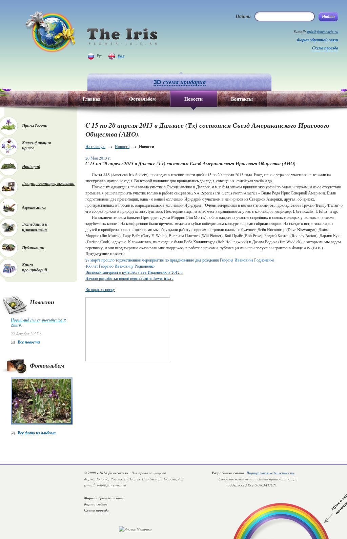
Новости (122, 146)
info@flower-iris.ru (322, 31)
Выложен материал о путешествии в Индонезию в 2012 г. (134, 272)
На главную (95, 146)
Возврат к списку (100, 289)
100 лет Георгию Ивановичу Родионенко (120, 266)
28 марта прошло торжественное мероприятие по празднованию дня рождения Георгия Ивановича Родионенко (179, 260)
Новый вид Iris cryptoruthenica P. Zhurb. (38, 322)
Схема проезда (325, 48)
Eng (121, 56)
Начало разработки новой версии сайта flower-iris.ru (129, 278)
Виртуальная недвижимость (270, 472)
